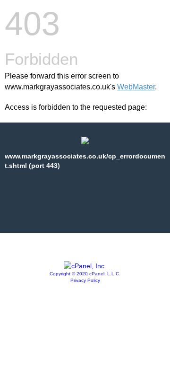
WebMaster (136, 87)
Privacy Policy (85, 280)
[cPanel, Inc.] (85, 266)
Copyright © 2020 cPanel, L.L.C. (85, 273)
